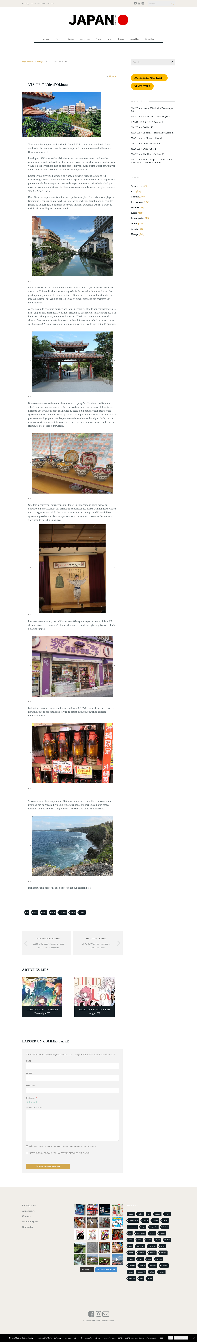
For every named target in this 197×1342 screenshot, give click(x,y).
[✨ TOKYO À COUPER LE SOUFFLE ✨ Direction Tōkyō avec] (80, 1210)
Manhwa (141, 1252)
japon (44, 912)
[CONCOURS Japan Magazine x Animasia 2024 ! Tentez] (117, 1222)
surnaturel (141, 1272)
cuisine (145, 1220)
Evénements (137, 202)
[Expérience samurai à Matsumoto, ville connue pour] (92, 1222)
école (150, 1278)
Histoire (135, 207)
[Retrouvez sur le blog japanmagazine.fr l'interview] (104, 1210)
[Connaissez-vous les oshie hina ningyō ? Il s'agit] (104, 1222)
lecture (167, 1240)
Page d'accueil (28, 62)
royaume (164, 1265)
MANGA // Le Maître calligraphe (147, 138)
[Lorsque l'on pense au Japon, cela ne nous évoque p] (80, 1259)
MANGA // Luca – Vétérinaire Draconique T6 (152, 110)
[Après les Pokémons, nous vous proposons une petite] (92, 1247)
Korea (134, 212)
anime (141, 1214)
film (130, 1233)
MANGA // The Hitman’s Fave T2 (148, 154)
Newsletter (27, 1227)
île (27, 912)
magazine (152, 1246)
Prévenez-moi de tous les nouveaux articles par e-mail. (59, 1153)
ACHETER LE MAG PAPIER (149, 77)
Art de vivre (137, 186)
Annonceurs (28, 1210)
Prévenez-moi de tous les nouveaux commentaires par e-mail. (63, 1146)
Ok (170, 1338)
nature (131, 1259)
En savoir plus (181, 1338)
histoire (162, 1233)
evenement (132, 1227)
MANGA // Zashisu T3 (142, 127)
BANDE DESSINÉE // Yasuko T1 (147, 122)
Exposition (153, 1227)
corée (167, 1214)
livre (130, 1246)
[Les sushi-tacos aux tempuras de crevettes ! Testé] (80, 1222)
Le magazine (137, 218)
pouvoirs (132, 1265)
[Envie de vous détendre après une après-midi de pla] (92, 1234)
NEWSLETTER (142, 86)
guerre (152, 1233)
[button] (114, 245)
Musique (163, 1252)
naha (53, 912)
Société (134, 229)
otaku (140, 1259)
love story (140, 1246)
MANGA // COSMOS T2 (143, 148)
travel (73, 912)
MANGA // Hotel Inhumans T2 (146, 143)
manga (131, 1252)
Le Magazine (29, 1205)
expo (143, 1227)
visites (82, 912)
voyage (161, 1272)
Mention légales (30, 1221)
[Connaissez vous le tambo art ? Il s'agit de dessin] (104, 1259)
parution (159, 1259)
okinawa (63, 912)
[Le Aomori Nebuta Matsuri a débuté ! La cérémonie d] (117, 1234)
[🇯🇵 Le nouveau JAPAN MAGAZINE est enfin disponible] (92, 1210)
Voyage (40, 62)
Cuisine (135, 196)
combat (157, 1214)
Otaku (134, 223)
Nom (28, 1061)
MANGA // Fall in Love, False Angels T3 (151, 116)
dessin (165, 1220)
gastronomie (141, 1233)
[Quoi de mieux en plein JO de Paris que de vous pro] (80, 1234)
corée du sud (133, 1220)
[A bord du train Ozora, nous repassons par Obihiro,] (117, 1259)
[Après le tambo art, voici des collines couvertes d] (92, 1259)
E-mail (29, 1073)
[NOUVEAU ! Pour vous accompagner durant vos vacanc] (104, 1234)
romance (153, 1265)
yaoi (141, 1278)
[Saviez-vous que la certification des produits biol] (80, 1247)
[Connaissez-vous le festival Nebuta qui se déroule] (117, 1247)
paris (149, 1259)
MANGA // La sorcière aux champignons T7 (152, 132)
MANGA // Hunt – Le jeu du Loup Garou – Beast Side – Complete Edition (152, 161)
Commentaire (34, 1107)
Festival (165, 1227)
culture (155, 1220)
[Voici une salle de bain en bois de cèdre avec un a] (104, 1247)
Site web (30, 1086)
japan (35, 912)
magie (163, 1246)
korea (149, 1240)
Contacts (26, 1216)
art (149, 1214)
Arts (133, 191)
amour (131, 1214)
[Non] (193, 1338)
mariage (152, 1252)
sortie (131, 1272)
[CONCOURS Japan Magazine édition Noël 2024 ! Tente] (117, 1210)
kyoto (158, 1240)
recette (142, 1265)
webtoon (132, 1278)
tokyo (152, 1272)
